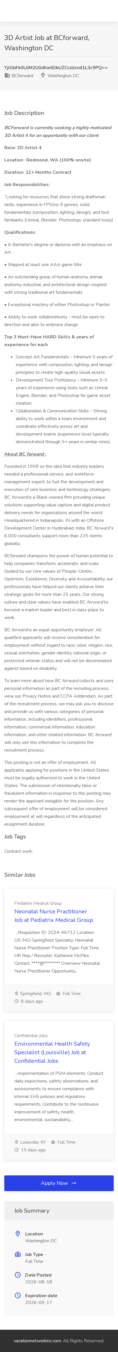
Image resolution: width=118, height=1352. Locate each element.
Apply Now (55, 1183)
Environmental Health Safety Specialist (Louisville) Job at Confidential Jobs (52, 1052)
